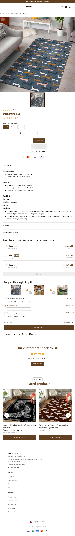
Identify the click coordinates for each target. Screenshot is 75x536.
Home (2, 13)
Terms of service (13, 501)
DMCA (10, 488)
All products (9, 13)
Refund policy (12, 512)
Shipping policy (12, 504)
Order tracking (12, 480)
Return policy (12, 508)
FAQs (9, 484)
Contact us (11, 476)
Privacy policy (12, 497)
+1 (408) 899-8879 (14, 461)
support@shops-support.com (17, 464)
